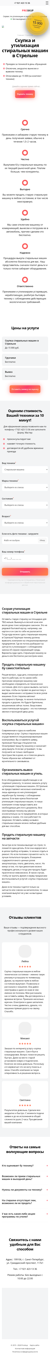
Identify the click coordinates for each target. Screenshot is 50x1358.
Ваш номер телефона (13, 551)
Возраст (6, 516)
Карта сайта (34, 1345)
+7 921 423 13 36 (22, 429)
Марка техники (10, 480)
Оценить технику (25, 94)
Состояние (8, 498)
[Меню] (47, 3)
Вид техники (9, 463)
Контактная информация (25, 1348)
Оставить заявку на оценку (25, 389)
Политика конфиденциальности (25, 1352)
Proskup (24, 1345)
